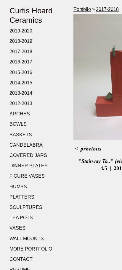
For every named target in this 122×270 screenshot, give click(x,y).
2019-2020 (20, 30)
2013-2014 (20, 93)
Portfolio (82, 9)
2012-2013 (20, 103)
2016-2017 (20, 61)
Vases (17, 227)
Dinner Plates (28, 165)
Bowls (18, 124)
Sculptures (25, 207)
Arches (19, 113)
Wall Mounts (26, 238)
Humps (18, 186)
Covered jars (28, 155)
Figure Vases (27, 176)
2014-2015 (20, 82)
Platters (21, 196)
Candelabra (26, 145)
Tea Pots (21, 217)
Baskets (20, 134)
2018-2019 (20, 41)
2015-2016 (20, 72)
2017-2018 (20, 51)
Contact (21, 259)
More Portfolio (30, 248)
